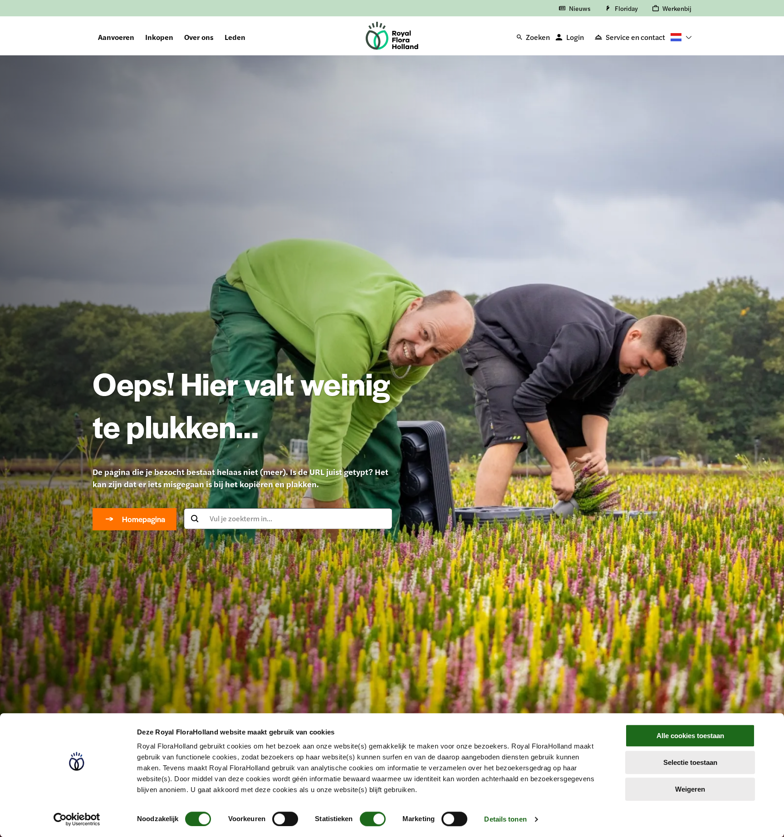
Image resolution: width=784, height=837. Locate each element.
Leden (235, 37)
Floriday (626, 8)
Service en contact (635, 37)
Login (575, 37)
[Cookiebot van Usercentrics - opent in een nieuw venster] (77, 819)
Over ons (199, 37)
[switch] (285, 819)
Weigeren (690, 789)
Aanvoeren (116, 37)
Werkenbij (676, 8)
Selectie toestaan (690, 762)
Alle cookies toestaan (690, 735)
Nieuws (579, 8)
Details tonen (505, 819)
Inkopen (159, 37)
